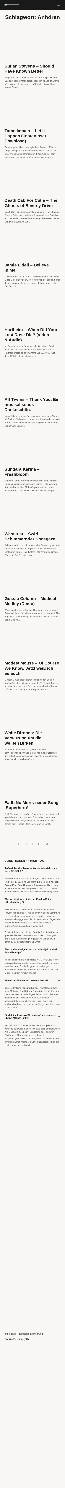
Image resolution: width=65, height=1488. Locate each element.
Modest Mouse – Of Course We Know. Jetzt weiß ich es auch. (32, 668)
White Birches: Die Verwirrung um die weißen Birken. (23, 737)
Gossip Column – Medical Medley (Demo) (30, 601)
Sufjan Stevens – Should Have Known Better (29, 69)
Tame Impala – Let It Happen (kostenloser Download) (25, 135)
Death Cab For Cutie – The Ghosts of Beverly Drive (31, 203)
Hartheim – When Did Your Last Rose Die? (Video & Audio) (31, 334)
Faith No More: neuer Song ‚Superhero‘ (31, 805)
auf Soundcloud (35, 926)
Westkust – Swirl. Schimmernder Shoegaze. (31, 536)
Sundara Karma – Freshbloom (22, 472)
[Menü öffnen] (58, 5)
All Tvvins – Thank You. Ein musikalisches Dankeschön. (32, 404)
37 (46, 844)
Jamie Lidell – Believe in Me (27, 267)
